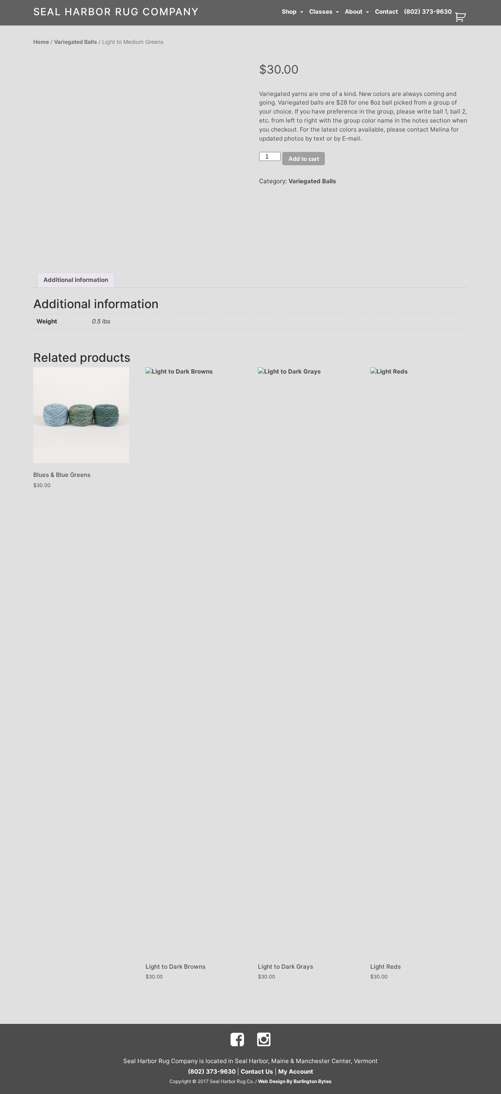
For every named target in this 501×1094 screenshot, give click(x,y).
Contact (386, 11)
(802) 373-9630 (428, 11)
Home (41, 41)
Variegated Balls (75, 41)
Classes (321, 11)
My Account (295, 1071)
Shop (290, 11)
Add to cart (303, 158)
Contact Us (257, 1071)
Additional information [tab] (75, 279)
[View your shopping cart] (461, 16)
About (354, 11)
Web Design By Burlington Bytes (295, 1081)
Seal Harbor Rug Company (116, 11)
